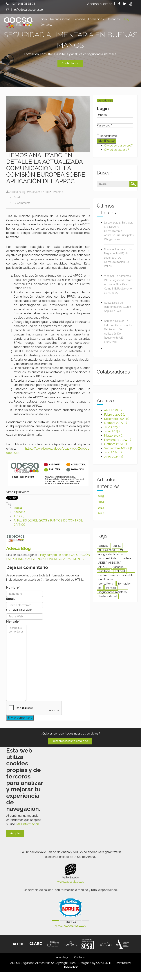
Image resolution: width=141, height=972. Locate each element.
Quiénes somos (60, 19)
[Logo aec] (36, 944)
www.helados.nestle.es (70, 925)
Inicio (43, 19)
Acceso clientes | (101, 4)
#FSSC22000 (107, 550)
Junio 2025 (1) (113, 431)
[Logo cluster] (53, 944)
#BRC (117, 545)
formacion (124, 583)
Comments (23, 202)
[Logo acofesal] (70, 944)
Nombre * (13, 587)
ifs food (111, 587)
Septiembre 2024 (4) (118, 448)
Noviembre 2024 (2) (117, 440)
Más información (27, 824)
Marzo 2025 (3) (114, 435)
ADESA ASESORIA (109, 562)
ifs (100, 587)
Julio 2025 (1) (113, 427)
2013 (100, 507)
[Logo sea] (122, 944)
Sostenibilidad (107, 596)
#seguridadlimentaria (112, 554)
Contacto (46, 24)
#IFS (122, 550)
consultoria (106, 583)
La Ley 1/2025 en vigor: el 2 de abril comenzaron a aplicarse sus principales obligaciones (119, 231)
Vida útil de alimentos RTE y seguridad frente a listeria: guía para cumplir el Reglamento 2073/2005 (118, 284)
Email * (11, 599)
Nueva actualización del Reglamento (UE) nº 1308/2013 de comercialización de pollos (118, 257)
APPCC (18, 516)
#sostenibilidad (108, 558)
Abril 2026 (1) (113, 410)
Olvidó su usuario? (116, 149)
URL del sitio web (19, 610)
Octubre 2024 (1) (115, 444)
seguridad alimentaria (112, 592)
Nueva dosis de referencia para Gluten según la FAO (117, 307)
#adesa (103, 545)
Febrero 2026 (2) (115, 414)
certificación (106, 579)
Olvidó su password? (118, 145)
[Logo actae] (105, 944)
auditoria (104, 571)
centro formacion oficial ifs (115, 575)
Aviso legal (62, 957)
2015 (100, 496)
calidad (120, 571)
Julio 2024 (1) (113, 452)
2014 (100, 502)
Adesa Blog (17, 192)
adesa (18, 508)
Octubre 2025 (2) (115, 423)
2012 (100, 513)
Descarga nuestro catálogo (70, 741)
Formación (95, 19)
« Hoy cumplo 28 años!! (53, 555)
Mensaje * (13, 621)
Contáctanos (70, 63)
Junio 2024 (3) (113, 456)
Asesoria (19, 512)
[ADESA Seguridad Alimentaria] (18, 22)
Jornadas (113, 19)
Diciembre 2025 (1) (116, 419)
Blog (126, 19)
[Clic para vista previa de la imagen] (48, 124)
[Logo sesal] (87, 944)
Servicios (79, 19)
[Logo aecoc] (18, 944)
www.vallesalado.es (70, 881)
